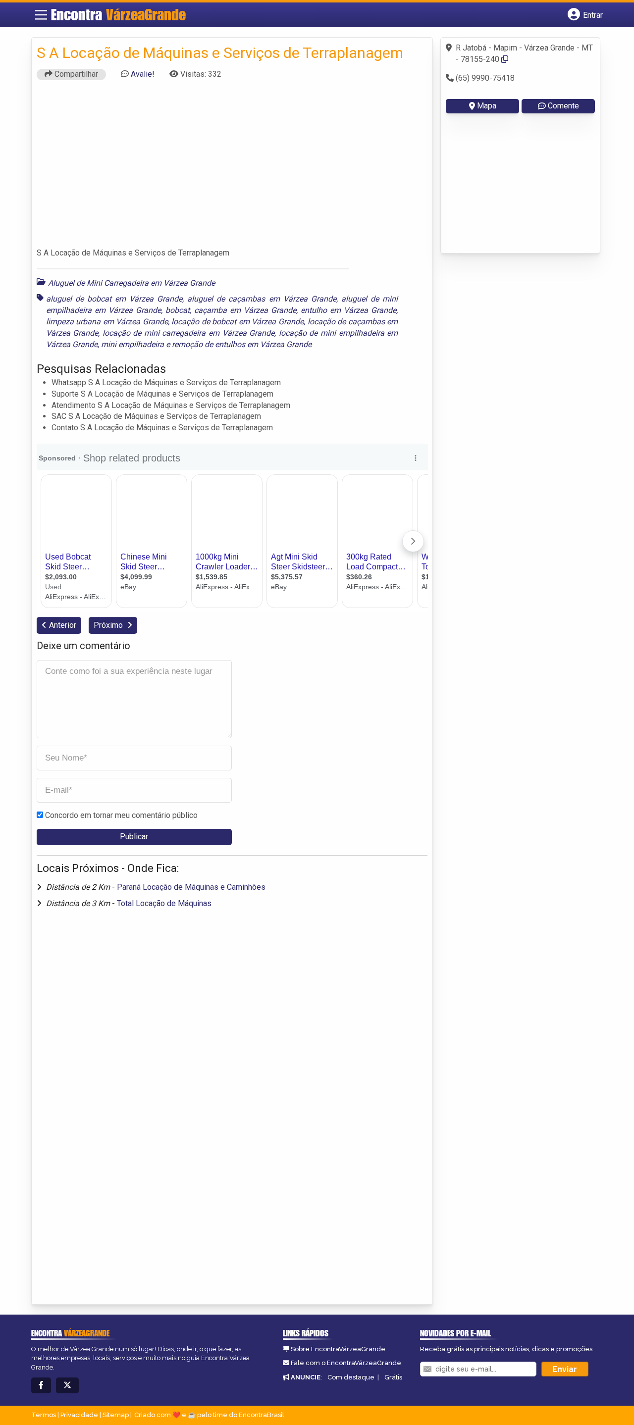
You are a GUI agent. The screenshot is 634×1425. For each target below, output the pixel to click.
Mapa (486, 105)
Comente (563, 105)
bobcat (177, 310)
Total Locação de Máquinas (164, 903)
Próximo (109, 625)
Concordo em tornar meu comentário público (121, 815)
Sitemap (116, 1415)
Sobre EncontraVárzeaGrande (338, 1349)
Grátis (393, 1377)
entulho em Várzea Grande (348, 310)
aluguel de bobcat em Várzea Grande (114, 299)
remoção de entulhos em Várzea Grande (242, 344)
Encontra (118, 14)
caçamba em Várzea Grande (245, 310)
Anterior (62, 625)
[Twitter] (67, 1385)
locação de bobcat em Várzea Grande (237, 321)
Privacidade (79, 1415)
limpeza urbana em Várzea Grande (107, 321)
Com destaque (350, 1377)
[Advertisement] (232, 168)
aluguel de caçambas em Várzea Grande (261, 299)
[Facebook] (41, 1385)
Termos (43, 1415)
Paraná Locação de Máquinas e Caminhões (191, 887)
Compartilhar (75, 74)
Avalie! (143, 74)
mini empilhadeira (132, 344)
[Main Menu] (41, 15)
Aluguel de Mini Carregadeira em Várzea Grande (131, 283)
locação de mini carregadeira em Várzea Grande (189, 333)
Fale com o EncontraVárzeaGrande (346, 1363)
